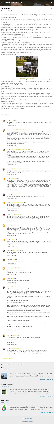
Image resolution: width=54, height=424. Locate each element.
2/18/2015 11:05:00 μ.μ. (12, 274)
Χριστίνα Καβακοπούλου (17, 202)
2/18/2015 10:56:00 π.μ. (12, 210)
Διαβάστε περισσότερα (46, 379)
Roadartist (14, 335)
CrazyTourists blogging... (14, 2)
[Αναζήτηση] (52, 3)
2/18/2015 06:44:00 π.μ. (12, 125)
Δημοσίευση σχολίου (8, 358)
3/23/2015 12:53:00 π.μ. (12, 355)
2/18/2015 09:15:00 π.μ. (12, 174)
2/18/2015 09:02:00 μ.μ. (12, 255)
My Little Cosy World (16, 194)
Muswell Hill (23, 78)
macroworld (31, 421)
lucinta (13, 259)
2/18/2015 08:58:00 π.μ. (12, 145)
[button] (52, 9)
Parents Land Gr (15, 214)
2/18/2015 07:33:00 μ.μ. (12, 246)
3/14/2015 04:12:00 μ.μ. (12, 344)
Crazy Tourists (15, 286)
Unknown (14, 178)
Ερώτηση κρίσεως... (7, 384)
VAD (13, 120)
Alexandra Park (30, 78)
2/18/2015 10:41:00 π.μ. (12, 198)
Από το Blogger (28, 418)
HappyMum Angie (16, 250)
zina (13, 278)
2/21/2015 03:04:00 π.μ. (12, 331)
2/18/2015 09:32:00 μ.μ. (12, 263)
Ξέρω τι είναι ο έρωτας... (8, 368)
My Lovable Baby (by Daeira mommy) (20, 129)
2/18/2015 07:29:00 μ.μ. (12, 235)
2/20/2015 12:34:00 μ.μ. (12, 282)
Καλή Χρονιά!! (5, 400)
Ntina (13, 239)
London (6, 114)
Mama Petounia (15, 268)
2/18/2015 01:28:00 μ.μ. (12, 221)
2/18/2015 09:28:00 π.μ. (12, 190)
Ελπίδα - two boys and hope (18, 168)
